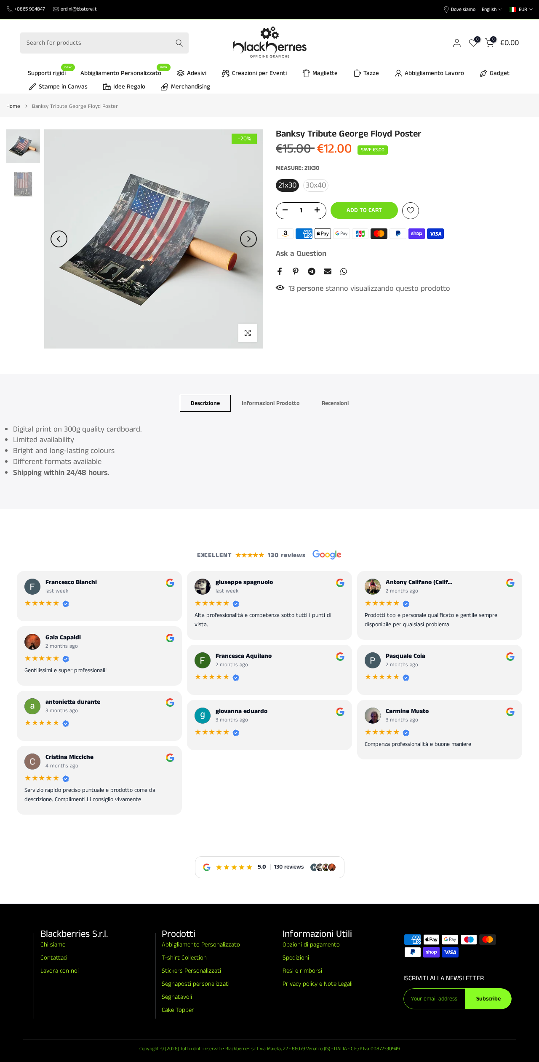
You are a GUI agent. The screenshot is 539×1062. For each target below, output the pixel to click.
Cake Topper (178, 1010)
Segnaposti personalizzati (195, 983)
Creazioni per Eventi (259, 73)
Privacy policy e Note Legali (317, 983)
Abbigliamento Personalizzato (124, 73)
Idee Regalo (129, 86)
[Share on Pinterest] (295, 271)
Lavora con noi (59, 970)
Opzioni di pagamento (311, 944)
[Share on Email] (327, 271)
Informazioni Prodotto (271, 403)
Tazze (371, 73)
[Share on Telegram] (311, 271)
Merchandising (190, 86)
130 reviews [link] (289, 867)
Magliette (325, 73)
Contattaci (53, 957)
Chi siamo (53, 944)
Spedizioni (296, 957)
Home (13, 106)
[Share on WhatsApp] (343, 271)
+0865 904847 (29, 9)
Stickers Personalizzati (191, 970)
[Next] (248, 239)
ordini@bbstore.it (79, 9)
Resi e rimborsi (302, 970)
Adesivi (196, 73)
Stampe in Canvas (63, 86)
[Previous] (59, 239)
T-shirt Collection (184, 957)
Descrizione (205, 403)
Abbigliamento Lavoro (434, 73)
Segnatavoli (177, 996)
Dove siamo (463, 9)
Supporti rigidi (50, 73)
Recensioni (335, 403)
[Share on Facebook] (279, 271)
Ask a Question (301, 253)
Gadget (500, 73)
